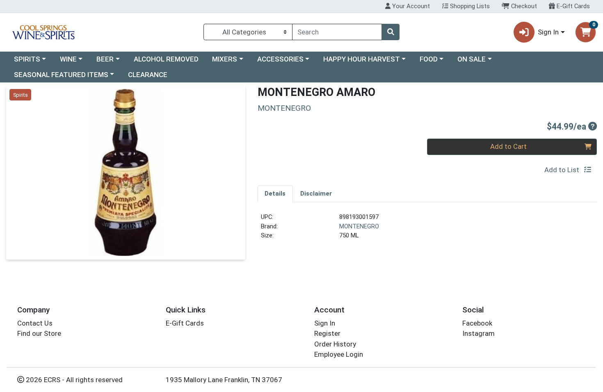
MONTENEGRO (359, 226)
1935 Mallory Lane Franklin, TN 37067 (224, 380)
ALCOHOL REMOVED (166, 59)
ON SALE (471, 59)
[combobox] (337, 32)
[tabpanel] (427, 229)
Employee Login (338, 354)
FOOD (429, 59)
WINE (68, 59)
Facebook (477, 323)
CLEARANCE (147, 75)
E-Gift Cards (572, 6)
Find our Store (39, 333)
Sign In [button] (548, 32)
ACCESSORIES (280, 59)
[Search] (390, 32)
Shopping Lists (469, 6)
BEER (105, 59)
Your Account (410, 6)
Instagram (478, 333)
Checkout (523, 6)
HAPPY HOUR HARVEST (361, 59)
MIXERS (224, 59)
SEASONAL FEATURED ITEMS (61, 75)
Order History (335, 344)
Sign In (324, 323)
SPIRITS (27, 59)
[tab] (275, 193)
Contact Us (35, 323)
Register (327, 333)
